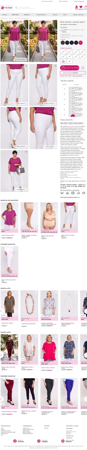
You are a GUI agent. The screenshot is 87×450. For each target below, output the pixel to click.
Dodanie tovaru (26, 428)
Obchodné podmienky (6, 430)
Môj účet (46, 428)
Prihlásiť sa (64, 31)
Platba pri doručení (63, 1)
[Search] (16, 8)
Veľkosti (2, 429)
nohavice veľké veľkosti (72, 126)
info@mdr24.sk (69, 437)
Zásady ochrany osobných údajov (8, 432)
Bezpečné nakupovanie (79, 1)
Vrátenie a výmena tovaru (28, 429)
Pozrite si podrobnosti (77, 75)
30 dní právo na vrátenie (47, 1)
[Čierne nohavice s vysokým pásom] (63, 43)
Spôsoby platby (26, 430)
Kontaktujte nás (4, 433)
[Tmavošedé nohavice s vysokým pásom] (67, 43)
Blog (2, 434)
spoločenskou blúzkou (73, 155)
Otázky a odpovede (27, 432)
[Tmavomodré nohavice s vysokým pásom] (72, 43)
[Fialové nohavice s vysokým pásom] (76, 43)
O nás (2, 428)
